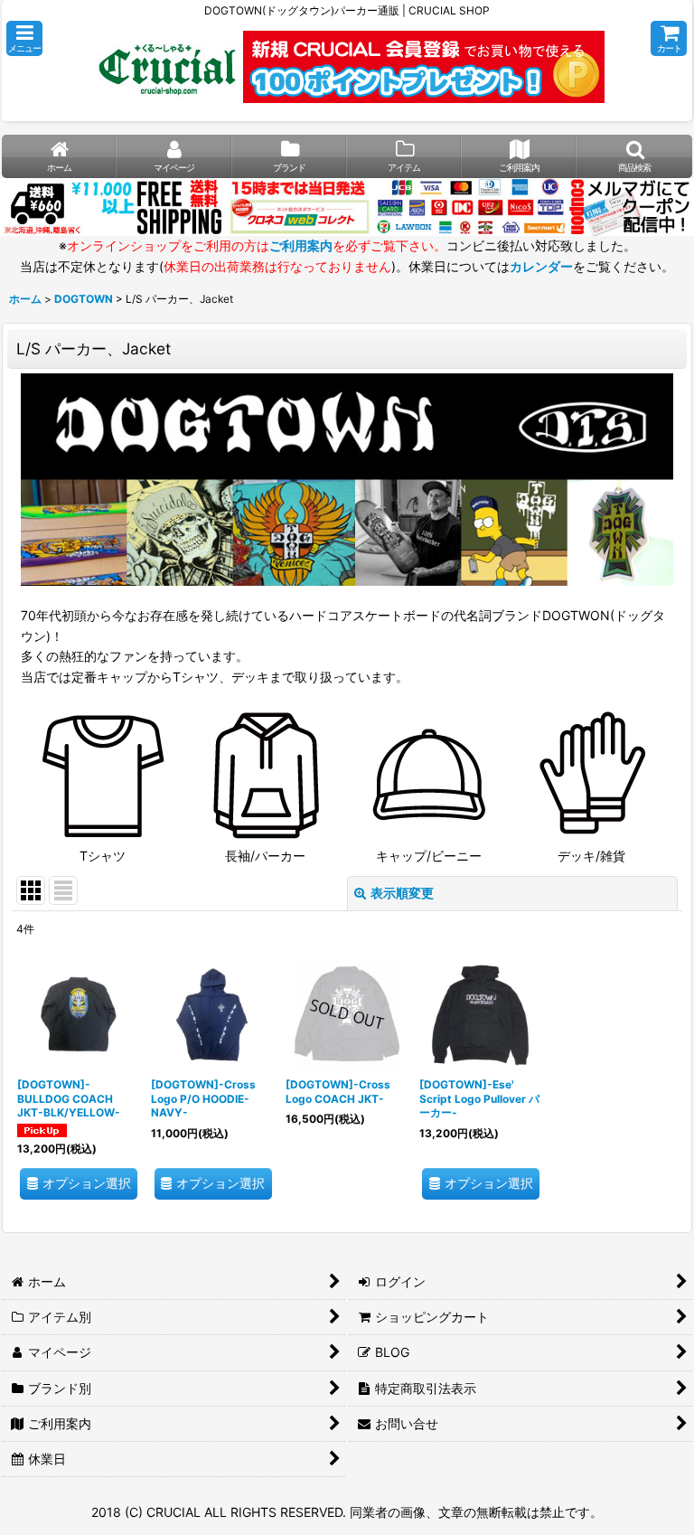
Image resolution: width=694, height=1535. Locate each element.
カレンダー (541, 266)
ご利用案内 (301, 245)
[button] (24, 38)
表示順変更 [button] (402, 892)
